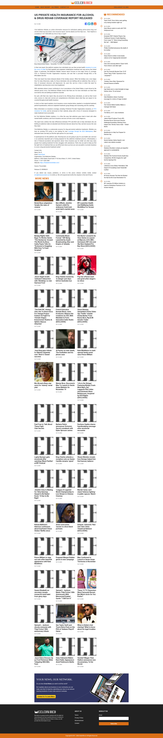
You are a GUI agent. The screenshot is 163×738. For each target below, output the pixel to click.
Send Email (41, 154)
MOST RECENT (45, 7)
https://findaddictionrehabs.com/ (49, 162)
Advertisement (79, 720)
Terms (76, 715)
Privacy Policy (79, 718)
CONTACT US (64, 7)
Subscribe (114, 723)
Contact (77, 723)
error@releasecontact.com (42, 175)
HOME (37, 7)
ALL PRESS (55, 7)
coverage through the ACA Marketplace (80, 131)
